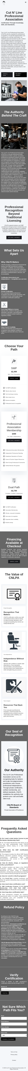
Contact (14, 1060)
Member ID (4, 986)
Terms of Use (14, 1052)
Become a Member (14, 237)
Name (2, 1015)
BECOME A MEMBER (18, 74)
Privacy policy (14, 1054)
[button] (25, 2)
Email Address (5, 1021)
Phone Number (5, 1027)
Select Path (4, 1032)
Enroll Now (5, 74)
